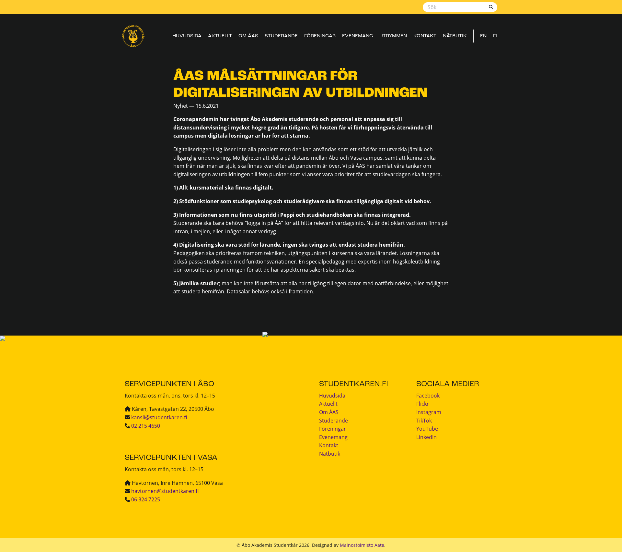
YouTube (427, 428)
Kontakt (424, 36)
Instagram (428, 412)
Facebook (428, 395)
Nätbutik (455, 36)
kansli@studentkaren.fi (159, 417)
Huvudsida (187, 36)
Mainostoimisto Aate (362, 545)
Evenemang (357, 36)
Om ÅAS (248, 36)
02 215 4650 (145, 425)
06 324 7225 (145, 499)
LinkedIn (426, 437)
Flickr (422, 403)
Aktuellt (220, 36)
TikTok (424, 420)
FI (495, 36)
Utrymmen (393, 36)
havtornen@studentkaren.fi (165, 491)
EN (483, 36)
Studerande (281, 36)
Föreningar (320, 36)
